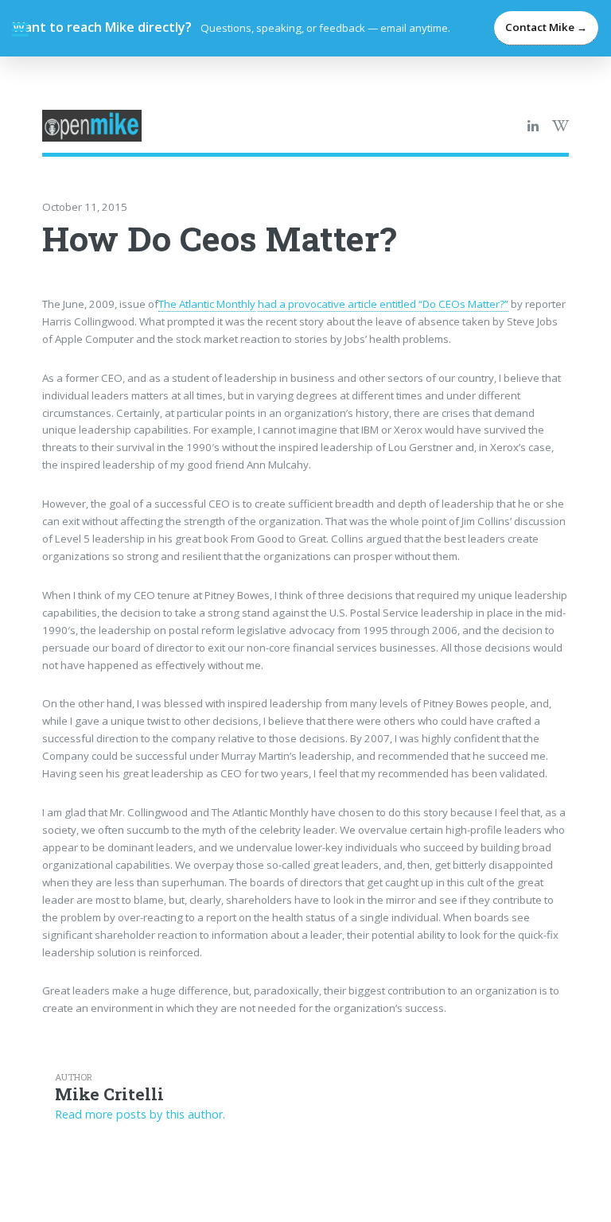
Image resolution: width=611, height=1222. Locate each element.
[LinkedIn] (533, 126)
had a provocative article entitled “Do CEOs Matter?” (383, 304)
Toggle (28, 30)
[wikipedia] (560, 126)
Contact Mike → (546, 27)
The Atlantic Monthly (206, 304)
